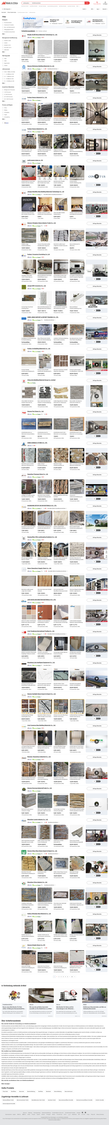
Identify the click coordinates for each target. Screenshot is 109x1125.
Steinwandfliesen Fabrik (8, 1100)
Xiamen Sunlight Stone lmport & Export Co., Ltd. (41, 694)
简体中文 (19, 1114)
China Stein (5, 1091)
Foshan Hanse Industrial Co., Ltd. (37, 97)
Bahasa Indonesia (100, 1114)
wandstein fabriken (71, 6)
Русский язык (59, 1114)
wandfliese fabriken (33, 6)
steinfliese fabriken (62, 6)
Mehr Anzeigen (5, 1084)
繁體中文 (24, 1114)
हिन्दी (79, 1114)
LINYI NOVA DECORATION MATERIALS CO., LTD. (41, 599)
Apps (98, 9)
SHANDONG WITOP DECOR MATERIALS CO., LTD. (42, 505)
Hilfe (92, 9)
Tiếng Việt (93, 1114)
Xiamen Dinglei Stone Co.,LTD (36, 945)
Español (38, 1114)
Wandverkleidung (31, 1091)
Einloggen (105, 4)
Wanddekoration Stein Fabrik (38, 1100)
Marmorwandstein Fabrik (22, 1100)
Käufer (84, 9)
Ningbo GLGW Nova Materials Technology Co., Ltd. (42, 34)
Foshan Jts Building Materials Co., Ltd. (38, 348)
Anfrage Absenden (97, 35)
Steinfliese (40, 1091)
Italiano (53, 1114)
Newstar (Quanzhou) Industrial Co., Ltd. (39, 756)
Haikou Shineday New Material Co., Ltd (39, 913)
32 (72, 976)
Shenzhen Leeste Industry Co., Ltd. (37, 819)
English (14, 1114)
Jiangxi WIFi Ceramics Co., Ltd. (36, 286)
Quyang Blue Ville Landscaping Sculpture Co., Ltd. (42, 537)
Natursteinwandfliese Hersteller (66, 1100)
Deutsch (43, 1114)
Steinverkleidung (58, 1091)
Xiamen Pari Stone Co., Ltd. (35, 411)
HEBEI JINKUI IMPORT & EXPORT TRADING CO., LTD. (42, 317)
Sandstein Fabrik (52, 1100)
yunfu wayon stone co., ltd (35, 160)
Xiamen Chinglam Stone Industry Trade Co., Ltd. (41, 223)
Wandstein (48, 1091)
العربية (69, 1114)
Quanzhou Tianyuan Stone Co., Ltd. (37, 474)
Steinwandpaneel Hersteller (9, 1103)
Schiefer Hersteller (100, 1100)
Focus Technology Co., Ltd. (53, 1117)
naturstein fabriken (42, 6)
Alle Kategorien (6, 9)
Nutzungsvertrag (37, 1112)
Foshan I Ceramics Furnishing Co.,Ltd (38, 254)
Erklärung (30, 1112)
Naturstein (21, 1091)
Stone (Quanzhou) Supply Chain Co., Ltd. (39, 568)
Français (33, 1114)
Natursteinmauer (69, 1091)
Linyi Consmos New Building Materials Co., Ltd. (41, 725)
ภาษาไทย (83, 1114)
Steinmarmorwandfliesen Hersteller (84, 1100)
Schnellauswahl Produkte (70, 1112)
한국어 (65, 1114)
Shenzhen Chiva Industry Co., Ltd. (37, 882)
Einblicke (78, 1112)
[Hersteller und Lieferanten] (9, 3)
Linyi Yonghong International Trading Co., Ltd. (40, 631)
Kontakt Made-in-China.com (57, 1112)
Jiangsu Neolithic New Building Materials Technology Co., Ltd (45, 191)
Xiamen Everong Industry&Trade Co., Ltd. (39, 788)
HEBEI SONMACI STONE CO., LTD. (37, 443)
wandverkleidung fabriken (52, 6)
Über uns (25, 1112)
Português (48, 1114)
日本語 (28, 1114)
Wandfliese (13, 1091)
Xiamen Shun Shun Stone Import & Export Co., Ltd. (42, 851)
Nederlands (74, 1114)
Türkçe (88, 1114)
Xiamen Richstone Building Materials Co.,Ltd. (40, 66)
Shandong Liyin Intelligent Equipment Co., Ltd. (41, 662)
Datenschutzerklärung (46, 1112)
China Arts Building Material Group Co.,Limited (41, 380)
